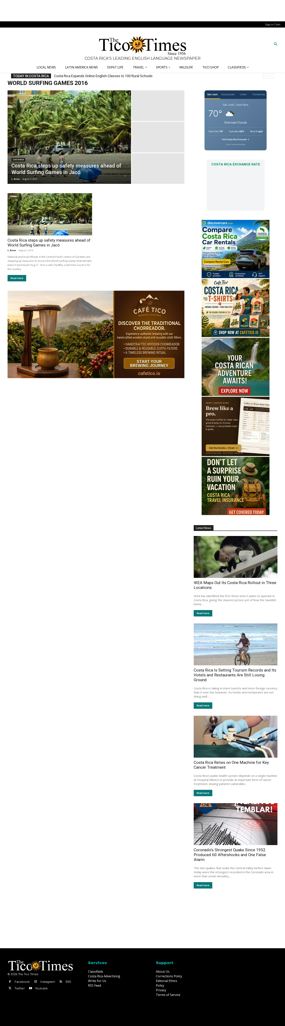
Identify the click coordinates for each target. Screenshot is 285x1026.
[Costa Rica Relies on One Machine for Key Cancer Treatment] (235, 737)
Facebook (22, 982)
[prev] (265, 75)
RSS (68, 982)
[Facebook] (10, 981)
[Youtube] (30, 988)
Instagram (47, 982)
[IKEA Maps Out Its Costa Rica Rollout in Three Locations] (235, 557)
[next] (271, 75)
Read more (16, 278)
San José (212, 94)
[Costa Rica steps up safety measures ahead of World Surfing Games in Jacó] (69, 137)
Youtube (41, 988)
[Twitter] (10, 988)
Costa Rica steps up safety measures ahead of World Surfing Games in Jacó (49, 242)
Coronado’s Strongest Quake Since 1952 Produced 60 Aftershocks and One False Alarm (230, 855)
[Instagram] (35, 981)
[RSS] (61, 981)
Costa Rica (18, 160)
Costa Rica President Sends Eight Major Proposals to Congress (102, 76)
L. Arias (12, 250)
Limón (243, 94)
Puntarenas (259, 94)
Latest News (203, 528)
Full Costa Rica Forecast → (235, 139)
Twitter (20, 988)
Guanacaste (227, 94)
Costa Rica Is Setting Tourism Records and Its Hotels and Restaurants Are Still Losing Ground (235, 675)
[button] (275, 44)
